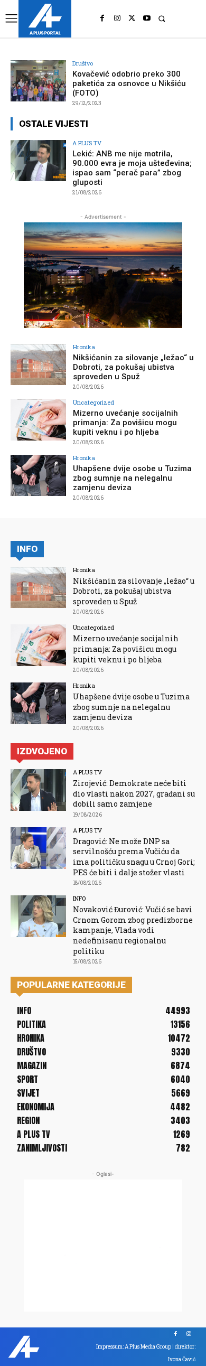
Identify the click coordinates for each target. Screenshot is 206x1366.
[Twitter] (132, 18)
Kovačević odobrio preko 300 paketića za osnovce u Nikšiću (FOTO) (129, 83)
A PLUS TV (86, 143)
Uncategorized (93, 402)
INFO (79, 898)
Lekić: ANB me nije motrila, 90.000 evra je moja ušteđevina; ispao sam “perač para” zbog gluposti (132, 168)
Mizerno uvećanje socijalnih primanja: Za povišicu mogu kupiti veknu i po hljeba (125, 422)
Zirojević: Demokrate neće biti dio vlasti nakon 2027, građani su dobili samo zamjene (134, 793)
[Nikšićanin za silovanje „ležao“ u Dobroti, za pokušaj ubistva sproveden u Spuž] (38, 365)
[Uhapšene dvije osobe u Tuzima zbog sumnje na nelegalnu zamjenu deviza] (38, 476)
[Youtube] (146, 18)
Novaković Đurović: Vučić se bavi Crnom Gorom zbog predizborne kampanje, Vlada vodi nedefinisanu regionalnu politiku (133, 930)
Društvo (82, 63)
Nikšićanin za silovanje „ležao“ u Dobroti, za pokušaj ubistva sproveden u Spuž (133, 367)
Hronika (84, 347)
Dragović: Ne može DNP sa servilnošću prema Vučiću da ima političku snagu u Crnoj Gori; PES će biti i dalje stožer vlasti (134, 856)
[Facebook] (102, 18)
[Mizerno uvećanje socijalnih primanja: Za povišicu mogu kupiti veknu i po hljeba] (38, 420)
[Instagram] (117, 18)
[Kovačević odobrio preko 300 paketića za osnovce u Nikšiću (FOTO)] (38, 81)
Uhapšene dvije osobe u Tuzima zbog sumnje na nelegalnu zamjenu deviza (132, 478)
